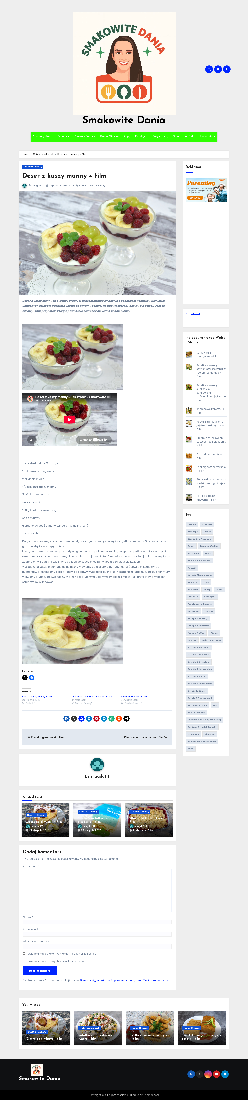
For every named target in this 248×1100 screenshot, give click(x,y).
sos (215, 705)
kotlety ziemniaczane (200, 575)
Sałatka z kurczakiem (200, 669)
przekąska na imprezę (200, 604)
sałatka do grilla (211, 640)
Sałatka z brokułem (198, 662)
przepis (208, 611)
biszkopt (193, 531)
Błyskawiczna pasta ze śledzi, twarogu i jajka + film (211, 483)
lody (206, 582)
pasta (219, 589)
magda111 (38, 185)
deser (191, 546)
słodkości (210, 734)
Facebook (193, 314)
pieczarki (193, 597)
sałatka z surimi (197, 676)
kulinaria (193, 582)
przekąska (210, 597)
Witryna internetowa (36, 941)
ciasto (207, 531)
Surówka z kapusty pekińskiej (204, 720)
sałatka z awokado (198, 655)
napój (207, 589)
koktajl (192, 568)
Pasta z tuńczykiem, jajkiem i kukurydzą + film (210, 425)
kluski (208, 553)
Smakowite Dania (124, 121)
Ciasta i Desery (85, 136)
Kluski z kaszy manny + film (37, 696)
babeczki (207, 524)
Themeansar (151, 1095)
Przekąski (141, 136)
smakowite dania (197, 705)
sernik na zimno (197, 691)
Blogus (134, 1095)
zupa (190, 749)
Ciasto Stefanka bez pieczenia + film (92, 696)
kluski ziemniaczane (199, 560)
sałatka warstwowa (199, 647)
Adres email (31, 929)
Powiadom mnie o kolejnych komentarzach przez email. (61, 953)
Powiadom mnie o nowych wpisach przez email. (56, 961)
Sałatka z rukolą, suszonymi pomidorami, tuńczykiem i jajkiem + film (211, 393)
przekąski (193, 611)
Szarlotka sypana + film (134, 696)
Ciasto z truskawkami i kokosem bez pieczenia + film (211, 441)
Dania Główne (109, 136)
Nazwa (28, 917)
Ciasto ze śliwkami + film (44, 822)
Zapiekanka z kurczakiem (202, 741)
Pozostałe (206, 136)
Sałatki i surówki (184, 136)
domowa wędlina (209, 546)
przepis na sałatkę (198, 626)
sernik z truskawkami (200, 698)
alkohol (192, 524)
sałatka (192, 640)
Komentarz (31, 866)
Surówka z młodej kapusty (202, 727)
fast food (193, 553)
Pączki (214, 633)
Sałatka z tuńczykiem (200, 683)
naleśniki (193, 589)
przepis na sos (196, 633)
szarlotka (193, 734)
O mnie (62, 136)
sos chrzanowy (196, 712)
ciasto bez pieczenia (199, 539)
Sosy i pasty (160, 136)
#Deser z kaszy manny (92, 185)
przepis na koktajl (198, 618)
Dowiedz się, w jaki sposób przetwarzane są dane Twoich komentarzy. (124, 980)
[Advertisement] (206, 252)
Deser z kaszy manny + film (64, 176)
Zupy (127, 136)
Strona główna (42, 136)
